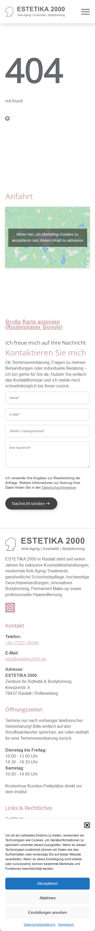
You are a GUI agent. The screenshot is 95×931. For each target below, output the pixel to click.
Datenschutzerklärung (39, 925)
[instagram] (10, 607)
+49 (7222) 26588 (22, 642)
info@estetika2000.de (25, 659)
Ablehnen (48, 898)
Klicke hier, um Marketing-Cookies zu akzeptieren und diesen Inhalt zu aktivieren (47, 237)
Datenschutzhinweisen (59, 487)
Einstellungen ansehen (47, 912)
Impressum (66, 925)
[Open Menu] (85, 11)
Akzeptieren (47, 883)
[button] (87, 825)
